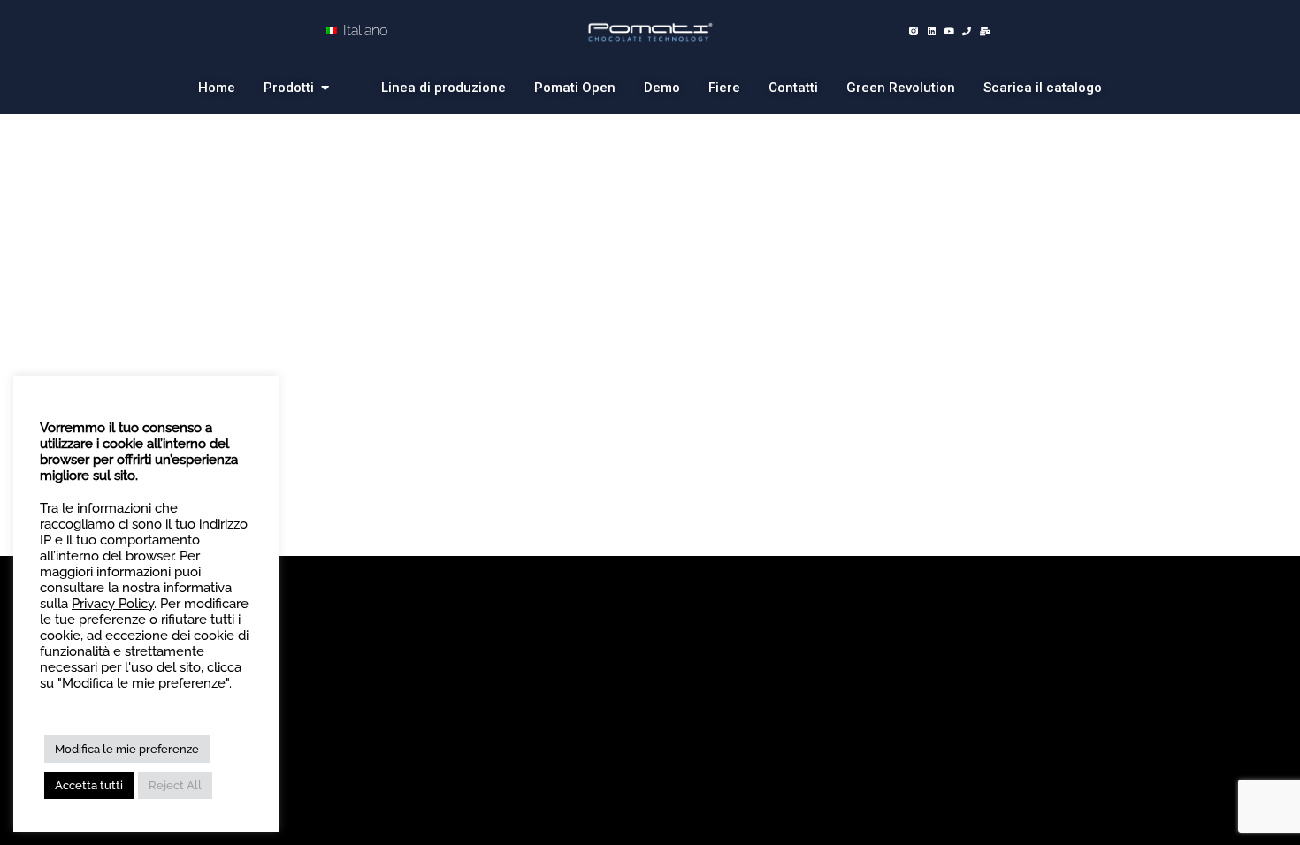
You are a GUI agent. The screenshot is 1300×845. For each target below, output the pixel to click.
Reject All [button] (175, 785)
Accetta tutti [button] (89, 785)
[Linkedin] (931, 31)
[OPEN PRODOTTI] (329, 88)
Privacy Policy (113, 603)
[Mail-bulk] (984, 31)
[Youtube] (948, 31)
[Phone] (966, 31)
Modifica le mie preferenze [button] (127, 749)
